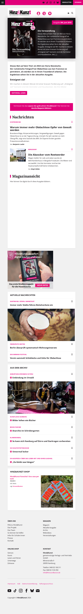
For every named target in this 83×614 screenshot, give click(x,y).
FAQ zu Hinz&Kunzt (15, 525)
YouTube (43, 2)
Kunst (10, 555)
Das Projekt (12, 527)
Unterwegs (12, 561)
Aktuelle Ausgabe (49, 528)
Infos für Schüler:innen (16, 535)
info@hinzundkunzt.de (51, 572)
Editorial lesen (19, 93)
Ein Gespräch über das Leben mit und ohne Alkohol (31, 458)
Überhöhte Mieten (17, 344)
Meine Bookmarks (49, 13)
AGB (18, 584)
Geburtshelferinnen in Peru (21, 374)
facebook (54, 2)
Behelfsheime (15, 427)
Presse (10, 538)
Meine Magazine (44, 13)
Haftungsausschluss (46, 584)
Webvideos (47, 533)
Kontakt (11, 541)
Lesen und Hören (14, 558)
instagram (50, 2)
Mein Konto (38, 13)
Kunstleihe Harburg (18, 417)
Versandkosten (18, 486)
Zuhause (11, 563)
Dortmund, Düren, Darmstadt (22, 301)
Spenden (78, 2)
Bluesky (58, 2)
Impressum (11, 584)
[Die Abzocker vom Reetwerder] (18, 155)
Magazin (46, 525)
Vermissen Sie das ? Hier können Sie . (41, 107)
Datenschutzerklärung (29, 584)
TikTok (47, 2)
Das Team (11, 530)
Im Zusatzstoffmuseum (19, 448)
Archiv (45, 530)
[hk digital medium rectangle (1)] (30, 288)
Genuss (10, 553)
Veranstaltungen (49, 535)
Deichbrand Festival (18, 354)
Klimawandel (15, 438)
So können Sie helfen (15, 533)
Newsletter (66, 2)
